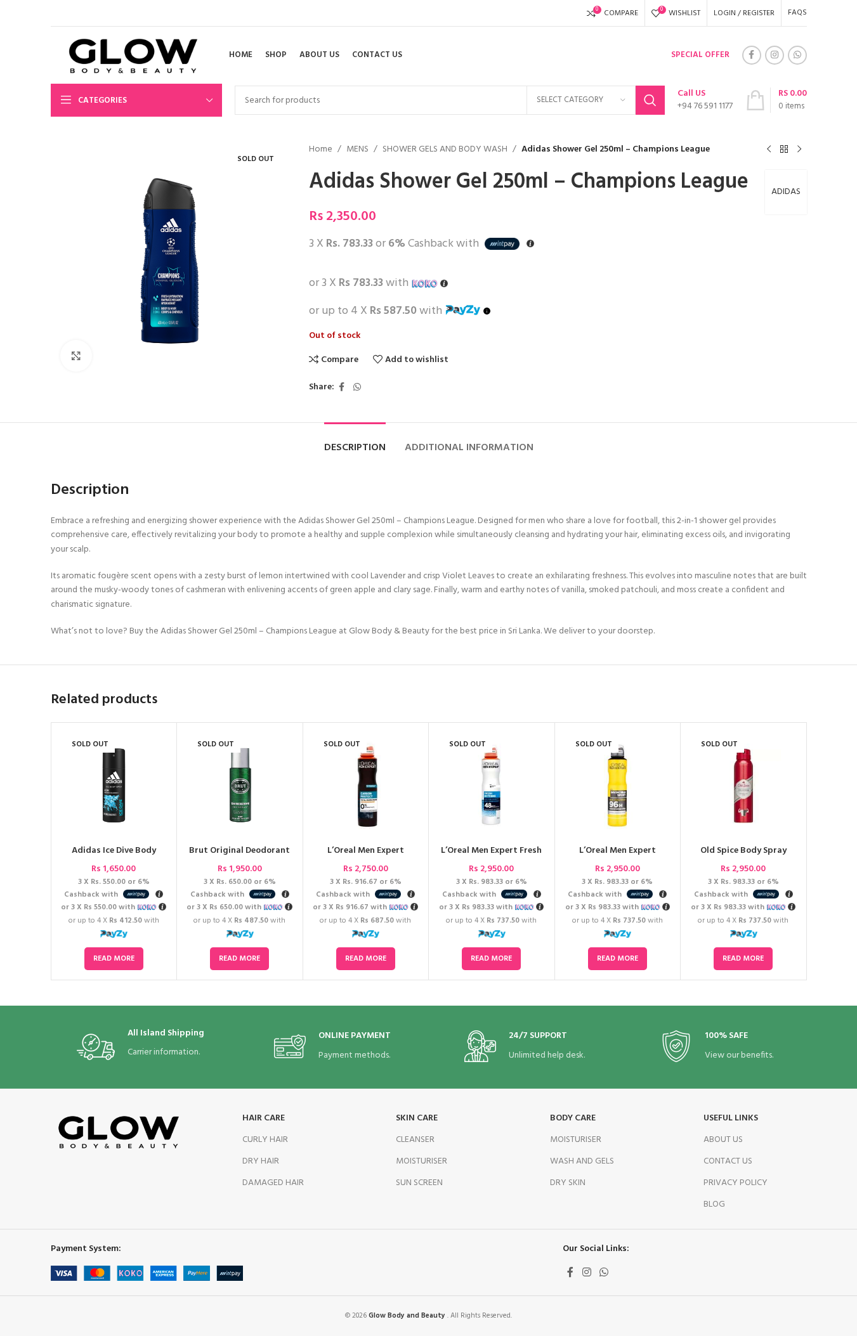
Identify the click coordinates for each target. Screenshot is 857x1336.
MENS (357, 150)
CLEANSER (415, 1139)
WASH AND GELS (582, 1161)
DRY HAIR (260, 1161)
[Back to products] (784, 149)
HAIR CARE (263, 1118)
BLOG (714, 1204)
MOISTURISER (421, 1161)
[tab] (355, 441)
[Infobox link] (705, 100)
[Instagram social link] (774, 55)
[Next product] (799, 149)
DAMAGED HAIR (273, 1183)
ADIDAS (786, 192)
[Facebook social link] (751, 55)
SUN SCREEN (419, 1183)
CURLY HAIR (265, 1139)
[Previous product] (768, 149)
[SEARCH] (650, 100)
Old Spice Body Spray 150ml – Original (743, 857)
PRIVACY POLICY (735, 1183)
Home (320, 150)
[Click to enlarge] (76, 356)
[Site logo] (129, 55)
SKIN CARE (417, 1118)
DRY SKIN (568, 1183)
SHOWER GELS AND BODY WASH (445, 150)
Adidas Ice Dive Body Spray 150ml (114, 857)
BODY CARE (573, 1118)
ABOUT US (723, 1139)
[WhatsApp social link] (797, 55)
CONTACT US (727, 1161)
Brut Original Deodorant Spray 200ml (239, 857)
